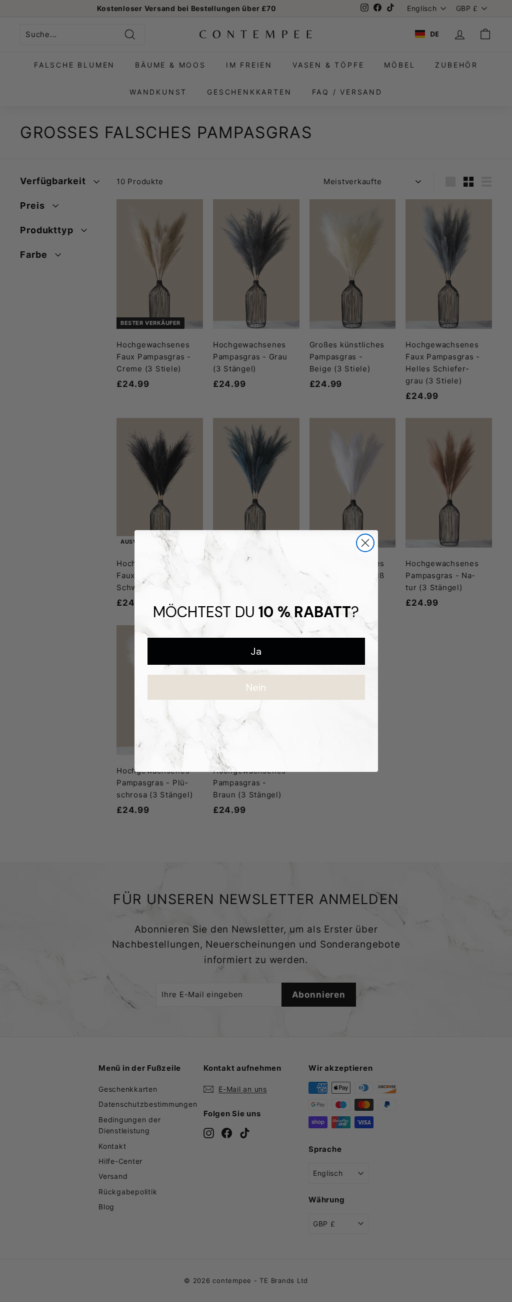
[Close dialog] (365, 543)
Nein (256, 687)
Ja (256, 651)
